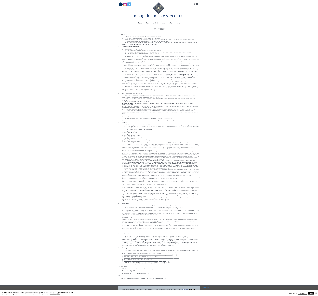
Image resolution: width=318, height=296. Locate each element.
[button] (196, 4)
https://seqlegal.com (160, 278)
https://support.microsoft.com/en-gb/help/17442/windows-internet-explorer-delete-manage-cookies (151, 258)
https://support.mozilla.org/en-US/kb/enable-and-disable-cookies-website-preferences (148, 255)
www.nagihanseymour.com (154, 37)
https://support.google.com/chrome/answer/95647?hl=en (139, 253)
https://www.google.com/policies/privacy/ (133, 241)
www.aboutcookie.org (185, 225)
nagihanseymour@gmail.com (141, 273)
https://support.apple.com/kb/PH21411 (135, 259)
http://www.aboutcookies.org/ (166, 245)
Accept (311, 293)
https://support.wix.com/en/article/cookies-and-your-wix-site (138, 245)
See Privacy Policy (55, 294)
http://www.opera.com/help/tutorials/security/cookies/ (139, 256)
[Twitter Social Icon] (129, 4)
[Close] (316, 293)
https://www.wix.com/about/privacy (153, 244)
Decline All (302, 293)
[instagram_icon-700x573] (125, 4)
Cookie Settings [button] (293, 293)
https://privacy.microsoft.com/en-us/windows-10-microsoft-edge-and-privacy (145, 261)
